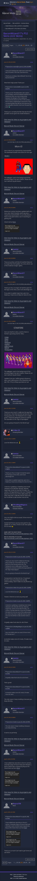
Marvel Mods (8, 13)
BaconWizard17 (19, 53)
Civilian (7, 337)
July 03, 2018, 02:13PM (9, 812)
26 (21, 45)
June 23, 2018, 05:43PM (9, 207)
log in (31, 2)
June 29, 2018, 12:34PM (9, 438)
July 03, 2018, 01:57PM (9, 759)
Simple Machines (23, 878)
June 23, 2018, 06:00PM (9, 258)
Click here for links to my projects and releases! (17, 121)
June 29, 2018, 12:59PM (9, 513)
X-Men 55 (16, 430)
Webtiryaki (21, 876)
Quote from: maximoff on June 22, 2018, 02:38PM (19, 66)
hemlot (15, 249)
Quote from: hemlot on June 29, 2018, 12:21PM (18, 556)
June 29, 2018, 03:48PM (9, 717)
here (14, 222)
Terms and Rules (17, 874)
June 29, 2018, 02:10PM (9, 667)
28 (26, 45)
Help (11, 874)
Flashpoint (8, 342)
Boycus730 (17, 804)
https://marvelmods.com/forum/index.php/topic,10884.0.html (20, 534)
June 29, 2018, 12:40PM (9, 462)
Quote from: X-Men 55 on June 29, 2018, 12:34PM (19, 587)
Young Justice (8, 350)
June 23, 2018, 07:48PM (9, 282)
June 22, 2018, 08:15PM (9, 62)
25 (19, 45)
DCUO (6, 341)
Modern (7, 156)
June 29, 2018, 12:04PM (9, 321)
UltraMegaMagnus (20, 505)
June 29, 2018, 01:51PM (9, 552)
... (17, 45)
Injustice (7, 344)
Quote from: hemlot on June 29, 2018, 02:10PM (18, 722)
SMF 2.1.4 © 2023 (14, 878)
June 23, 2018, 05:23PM (9, 140)
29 (28, 45)
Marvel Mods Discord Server (14, 126)
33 (31, 45)
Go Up (4, 862)
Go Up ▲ (25, 874)
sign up (13, 4)
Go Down (5, 45)
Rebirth (7, 348)
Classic (6, 339)
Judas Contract (9, 346)
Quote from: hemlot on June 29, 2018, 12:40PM (18, 601)
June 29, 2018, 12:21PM (9, 408)
